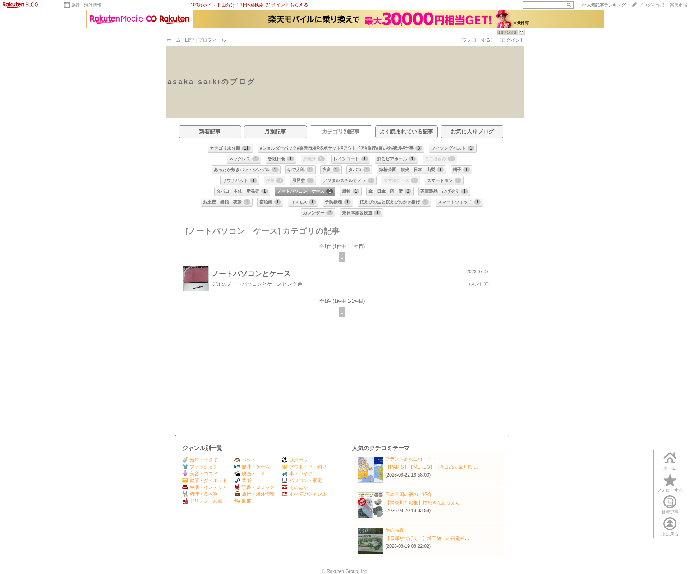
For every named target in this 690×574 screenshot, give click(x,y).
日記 (189, 40)
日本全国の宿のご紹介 (408, 494)
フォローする (670, 490)
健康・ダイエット (208, 480)
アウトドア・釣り (308, 466)
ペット (249, 460)
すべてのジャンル (308, 494)
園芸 (246, 501)
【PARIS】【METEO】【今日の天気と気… (431, 467)
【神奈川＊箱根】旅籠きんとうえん (422, 502)
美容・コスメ (204, 473)
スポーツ (298, 460)
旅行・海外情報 (86, 5)
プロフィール (212, 40)
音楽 (246, 480)
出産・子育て (204, 460)
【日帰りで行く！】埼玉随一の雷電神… (427, 538)
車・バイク (301, 473)
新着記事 (669, 512)
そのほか (298, 487)
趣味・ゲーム (256, 466)
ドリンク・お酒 (206, 501)
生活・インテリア (208, 487)
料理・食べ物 (204, 494)
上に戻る (669, 534)
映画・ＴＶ (253, 473)
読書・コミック (258, 487)
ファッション (204, 466)
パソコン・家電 (305, 480)
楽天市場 (678, 5)
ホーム (174, 40)
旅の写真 (394, 530)
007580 (507, 32)
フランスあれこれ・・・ (411, 459)
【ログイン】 (511, 40)
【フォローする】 (476, 40)
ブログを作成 (651, 5)
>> (604, 5)
